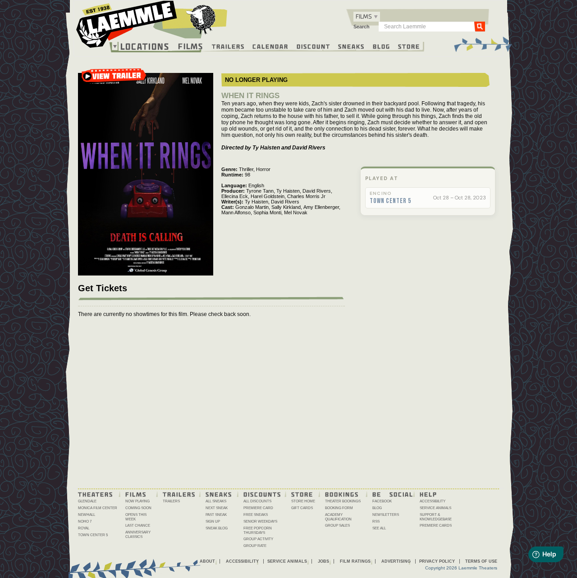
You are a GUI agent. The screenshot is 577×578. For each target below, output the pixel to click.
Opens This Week (136, 517)
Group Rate (254, 546)
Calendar (270, 46)
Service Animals (435, 508)
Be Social (392, 493)
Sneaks (351, 46)
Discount (313, 46)
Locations (144, 46)
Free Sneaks (255, 515)
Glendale (87, 501)
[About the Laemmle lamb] (201, 19)
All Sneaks (216, 501)
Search (361, 26)
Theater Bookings (343, 501)
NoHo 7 (85, 521)
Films (190, 45)
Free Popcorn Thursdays (257, 530)
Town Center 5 (390, 201)
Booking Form (339, 508)
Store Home (303, 501)
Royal (83, 528)
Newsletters (385, 515)
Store (409, 46)
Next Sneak (217, 508)
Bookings (342, 493)
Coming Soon (138, 508)
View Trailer (113, 79)
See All (379, 528)
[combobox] (366, 17)
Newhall (86, 515)
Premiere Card (258, 508)
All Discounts (257, 501)
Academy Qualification (338, 517)
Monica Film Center (97, 508)
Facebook (382, 501)
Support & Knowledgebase (436, 517)
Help (428, 493)
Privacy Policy (437, 561)
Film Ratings (355, 561)
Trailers (228, 46)
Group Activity (258, 539)
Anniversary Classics (138, 534)
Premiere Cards (436, 526)
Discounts (262, 493)
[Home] (152, 26)
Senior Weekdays (260, 521)
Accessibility (432, 501)
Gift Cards (302, 508)
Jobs (323, 561)
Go (479, 26)
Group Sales (337, 526)
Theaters (95, 493)
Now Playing (137, 501)
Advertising (396, 561)
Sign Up (213, 521)
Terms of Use (481, 561)
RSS (376, 521)
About (207, 561)
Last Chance (137, 526)
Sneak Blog (217, 528)
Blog (381, 46)
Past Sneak (216, 515)
